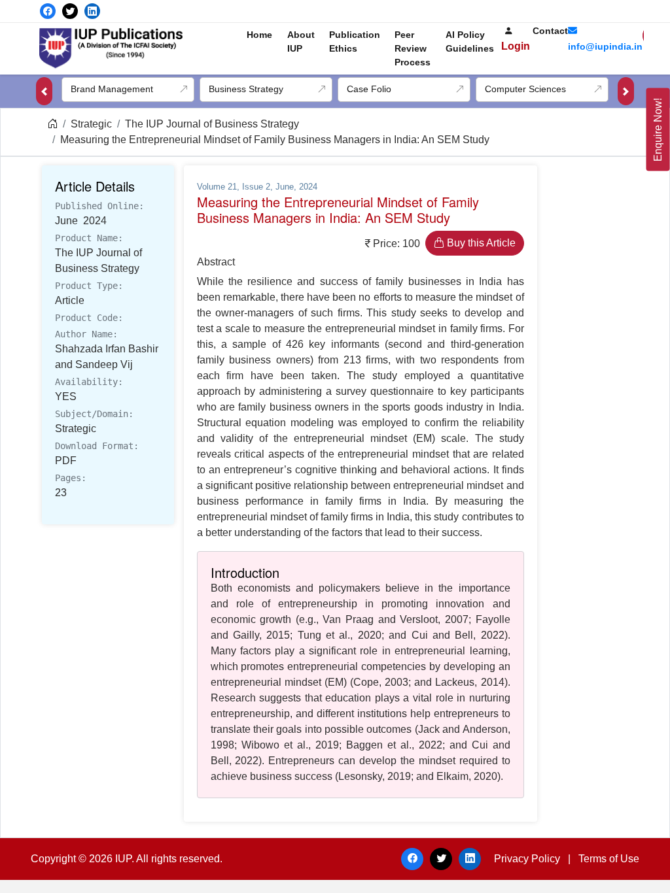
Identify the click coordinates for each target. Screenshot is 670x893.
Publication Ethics (354, 41)
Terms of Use (608, 858)
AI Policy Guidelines (470, 41)
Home (259, 34)
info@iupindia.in (605, 46)
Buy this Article (480, 242)
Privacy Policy (527, 858)
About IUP (301, 41)
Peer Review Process (413, 48)
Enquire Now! (657, 129)
